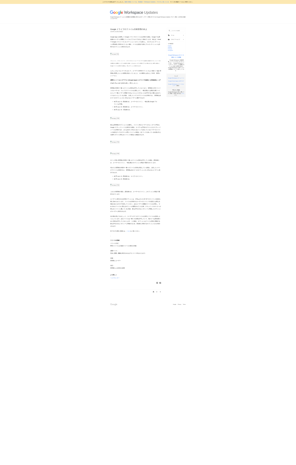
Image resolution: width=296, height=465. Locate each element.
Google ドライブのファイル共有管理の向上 (128, 29)
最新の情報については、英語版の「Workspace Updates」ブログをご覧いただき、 (147, 2)
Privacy (180, 304)
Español (170, 47)
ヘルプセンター (114, 278)
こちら (128, 231)
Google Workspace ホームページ (176, 78)
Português (170, 50)
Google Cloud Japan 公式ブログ (176, 81)
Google (174, 304)
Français (170, 48)
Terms (184, 304)
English (169, 45)
